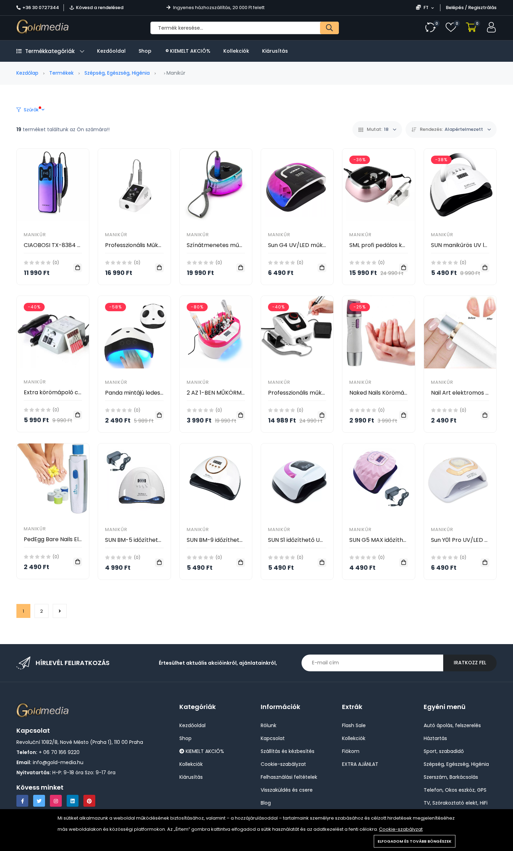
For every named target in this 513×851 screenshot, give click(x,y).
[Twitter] (39, 801)
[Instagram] (56, 801)
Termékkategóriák (50, 51)
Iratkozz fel (470, 662)
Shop (145, 50)
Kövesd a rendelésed (100, 7)
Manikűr (35, 234)
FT (426, 7)
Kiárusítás (275, 50)
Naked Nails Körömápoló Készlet (393, 393)
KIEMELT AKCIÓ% (189, 50)
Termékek (61, 72)
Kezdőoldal (111, 50)
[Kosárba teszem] (77, 267)
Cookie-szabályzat (401, 829)
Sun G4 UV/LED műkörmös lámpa (314, 245)
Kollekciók (236, 50)
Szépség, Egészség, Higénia (117, 72)
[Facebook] (22, 801)
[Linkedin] (73, 801)
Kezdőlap (27, 72)
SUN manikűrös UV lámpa (465, 245)
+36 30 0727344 (40, 7)
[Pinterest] (89, 801)
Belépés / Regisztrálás (471, 7)
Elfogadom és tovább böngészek (415, 841)
